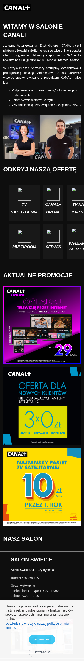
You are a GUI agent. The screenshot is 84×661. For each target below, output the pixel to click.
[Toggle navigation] (78, 8)
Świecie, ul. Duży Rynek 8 (37, 570)
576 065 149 (30, 578)
